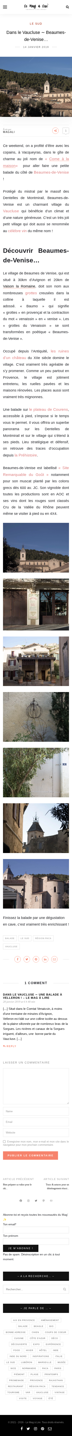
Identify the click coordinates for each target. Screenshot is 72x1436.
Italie (59, 1356)
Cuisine (19, 1338)
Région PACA (43, 938)
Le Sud (36, 23)
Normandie (29, 1368)
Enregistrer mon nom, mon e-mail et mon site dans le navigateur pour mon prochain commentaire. (36, 1143)
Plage (35, 1374)
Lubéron (26, 1362)
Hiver (29, 1350)
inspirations (41, 1356)
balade (10, 938)
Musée (62, 1362)
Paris (57, 1368)
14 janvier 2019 (36, 47)
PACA (45, 1368)
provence (36, 1380)
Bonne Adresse (16, 1332)
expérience (53, 1344)
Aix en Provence (24, 1320)
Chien (35, 1332)
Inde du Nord (18, 1356)
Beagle (38, 1326)
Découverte (19, 1344)
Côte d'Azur (37, 1338)
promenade (16, 1380)
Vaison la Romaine (19, 286)
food (16, 1350)
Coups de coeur (55, 1332)
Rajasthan (56, 1380)
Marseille (45, 1362)
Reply (11, 1046)
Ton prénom (10, 1235)
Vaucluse (11, 946)
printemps (51, 1374)
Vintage (60, 1392)
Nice (13, 1368)
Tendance (58, 1386)
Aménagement (50, 1320)
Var (28, 1392)
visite (23, 1398)
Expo (36, 1344)
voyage (38, 1398)
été (51, 1398)
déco (54, 1338)
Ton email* (9, 1224)
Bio (51, 1326)
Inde (56, 1350)
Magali (9, 132)
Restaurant (15, 1386)
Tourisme (13, 1392)
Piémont (19, 1374)
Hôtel (43, 1350)
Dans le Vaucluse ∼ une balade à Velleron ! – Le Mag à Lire (32, 996)
